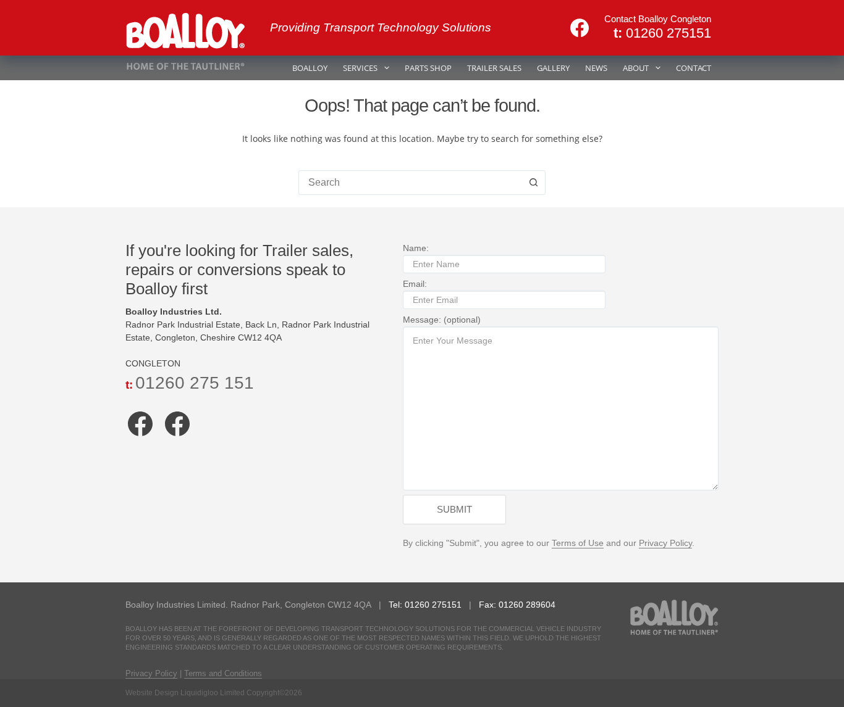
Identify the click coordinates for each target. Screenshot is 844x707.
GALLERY (553, 67)
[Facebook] (579, 28)
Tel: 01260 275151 (426, 605)
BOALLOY (309, 67)
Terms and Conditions (223, 673)
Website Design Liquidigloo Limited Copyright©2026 (213, 692)
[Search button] (533, 182)
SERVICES (360, 67)
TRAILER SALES (494, 67)
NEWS (596, 67)
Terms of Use (578, 543)
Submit (454, 509)
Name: (416, 248)
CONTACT (693, 67)
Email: (415, 284)
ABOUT (636, 67)
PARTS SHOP (428, 67)
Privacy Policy (665, 543)
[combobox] (410, 182)
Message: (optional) (442, 320)
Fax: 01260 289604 (517, 605)
